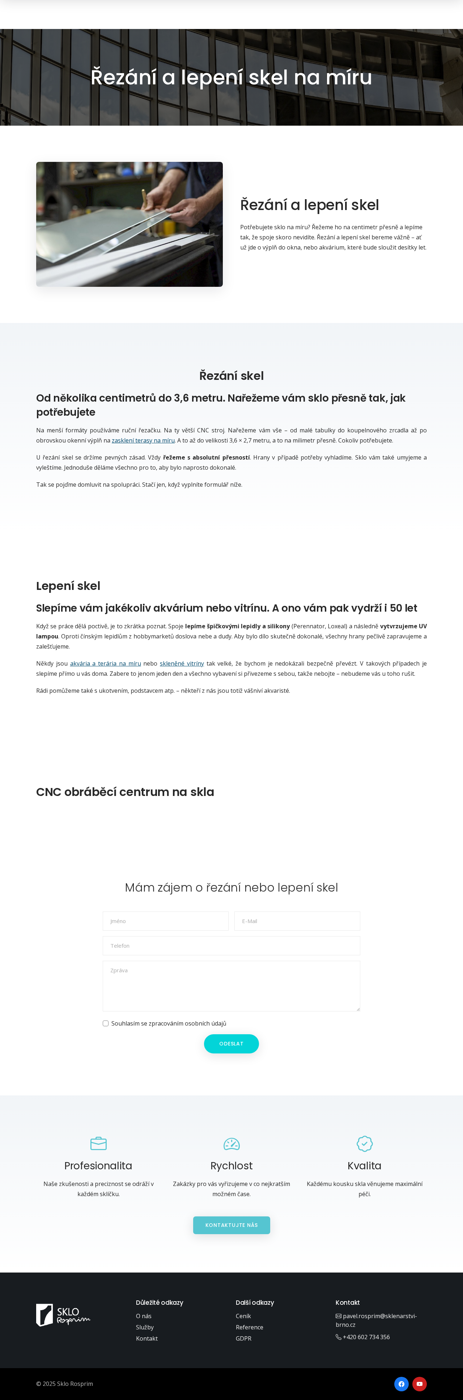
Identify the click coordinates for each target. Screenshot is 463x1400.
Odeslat (231, 1043)
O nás (144, 1316)
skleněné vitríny (182, 663)
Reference (249, 1327)
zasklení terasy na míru (143, 440)
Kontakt (147, 1338)
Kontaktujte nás (231, 1225)
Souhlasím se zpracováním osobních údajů (168, 1023)
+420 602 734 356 (365, 1337)
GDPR (243, 1338)
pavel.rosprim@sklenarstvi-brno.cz (376, 1320)
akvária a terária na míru (105, 663)
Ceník (243, 1316)
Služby (145, 1327)
